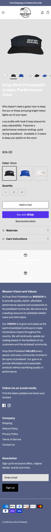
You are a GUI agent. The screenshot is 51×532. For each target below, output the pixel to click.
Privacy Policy (10, 434)
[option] (25, 45)
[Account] (42, 12)
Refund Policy (10, 428)
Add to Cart (25, 204)
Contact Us (8, 444)
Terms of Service (11, 439)
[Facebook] (4, 405)
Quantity (7, 185)
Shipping (7, 423)
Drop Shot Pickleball (18, 522)
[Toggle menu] (3, 12)
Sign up (10, 487)
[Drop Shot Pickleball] (25, 12)
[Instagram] (9, 405)
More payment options (25, 221)
